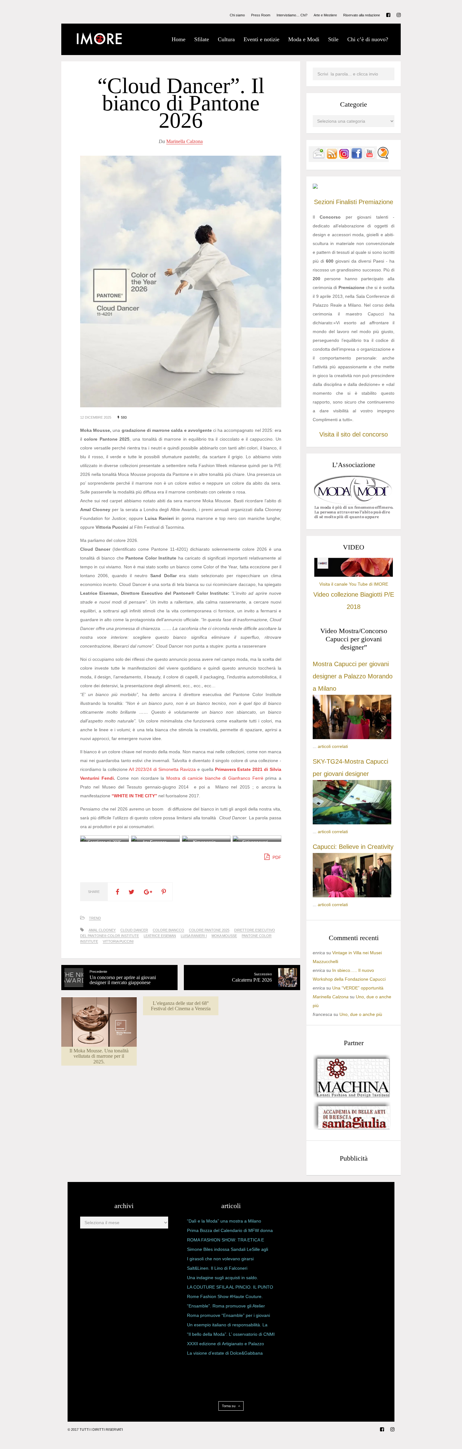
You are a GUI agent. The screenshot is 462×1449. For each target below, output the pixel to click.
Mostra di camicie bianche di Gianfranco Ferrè (214, 778)
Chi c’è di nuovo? (367, 39)
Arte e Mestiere (325, 15)
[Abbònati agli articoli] (331, 157)
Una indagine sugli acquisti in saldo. (222, 1277)
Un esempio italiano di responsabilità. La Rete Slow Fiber (227, 1326)
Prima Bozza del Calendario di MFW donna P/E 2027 (230, 1231)
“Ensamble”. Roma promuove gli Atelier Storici (226, 1307)
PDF (276, 857)
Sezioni (324, 201)
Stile (333, 39)
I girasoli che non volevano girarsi (220, 1258)
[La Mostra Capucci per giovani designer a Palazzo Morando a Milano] (352, 737)
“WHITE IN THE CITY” (134, 795)
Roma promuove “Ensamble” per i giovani (228, 1315)
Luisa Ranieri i (194, 936)
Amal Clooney (102, 930)
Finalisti (346, 201)
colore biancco (168, 930)
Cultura (226, 39)
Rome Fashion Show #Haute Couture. (225, 1296)
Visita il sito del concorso (353, 434)
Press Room (260, 15)
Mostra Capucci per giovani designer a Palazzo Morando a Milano (353, 676)
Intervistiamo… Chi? (292, 15)
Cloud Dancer (134, 930)
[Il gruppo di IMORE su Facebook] (356, 157)
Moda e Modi (303, 39)
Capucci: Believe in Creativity (353, 846)
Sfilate (201, 39)
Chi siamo (237, 15)
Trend (95, 918)
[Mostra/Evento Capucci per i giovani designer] (352, 895)
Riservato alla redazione (361, 15)
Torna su (229, 1406)
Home (178, 39)
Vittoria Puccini (118, 941)
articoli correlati (333, 746)
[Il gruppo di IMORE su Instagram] (344, 157)
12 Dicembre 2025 (95, 417)
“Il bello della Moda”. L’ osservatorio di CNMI (231, 1334)
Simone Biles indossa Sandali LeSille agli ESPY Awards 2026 (227, 1250)
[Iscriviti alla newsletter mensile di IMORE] (319, 157)
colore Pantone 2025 (209, 930)
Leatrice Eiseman (160, 936)
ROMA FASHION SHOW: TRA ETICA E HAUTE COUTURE (225, 1241)
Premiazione (376, 201)
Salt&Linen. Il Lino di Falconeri (217, 1268)
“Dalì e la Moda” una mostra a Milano (224, 1220)
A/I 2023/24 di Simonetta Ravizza (162, 769)
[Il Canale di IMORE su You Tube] (370, 157)
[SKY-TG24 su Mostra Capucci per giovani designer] (352, 822)
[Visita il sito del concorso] (315, 187)
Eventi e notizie (261, 39)
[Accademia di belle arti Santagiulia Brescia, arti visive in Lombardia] (352, 1129)
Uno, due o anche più (360, 1014)
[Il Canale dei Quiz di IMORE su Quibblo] (383, 157)
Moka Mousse (224, 936)
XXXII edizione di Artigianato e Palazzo (225, 1343)
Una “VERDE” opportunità (357, 987)
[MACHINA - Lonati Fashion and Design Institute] (352, 1096)
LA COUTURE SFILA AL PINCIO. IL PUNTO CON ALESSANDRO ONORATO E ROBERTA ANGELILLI (230, 1288)
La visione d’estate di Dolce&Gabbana (225, 1353)
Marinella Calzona (184, 141)
